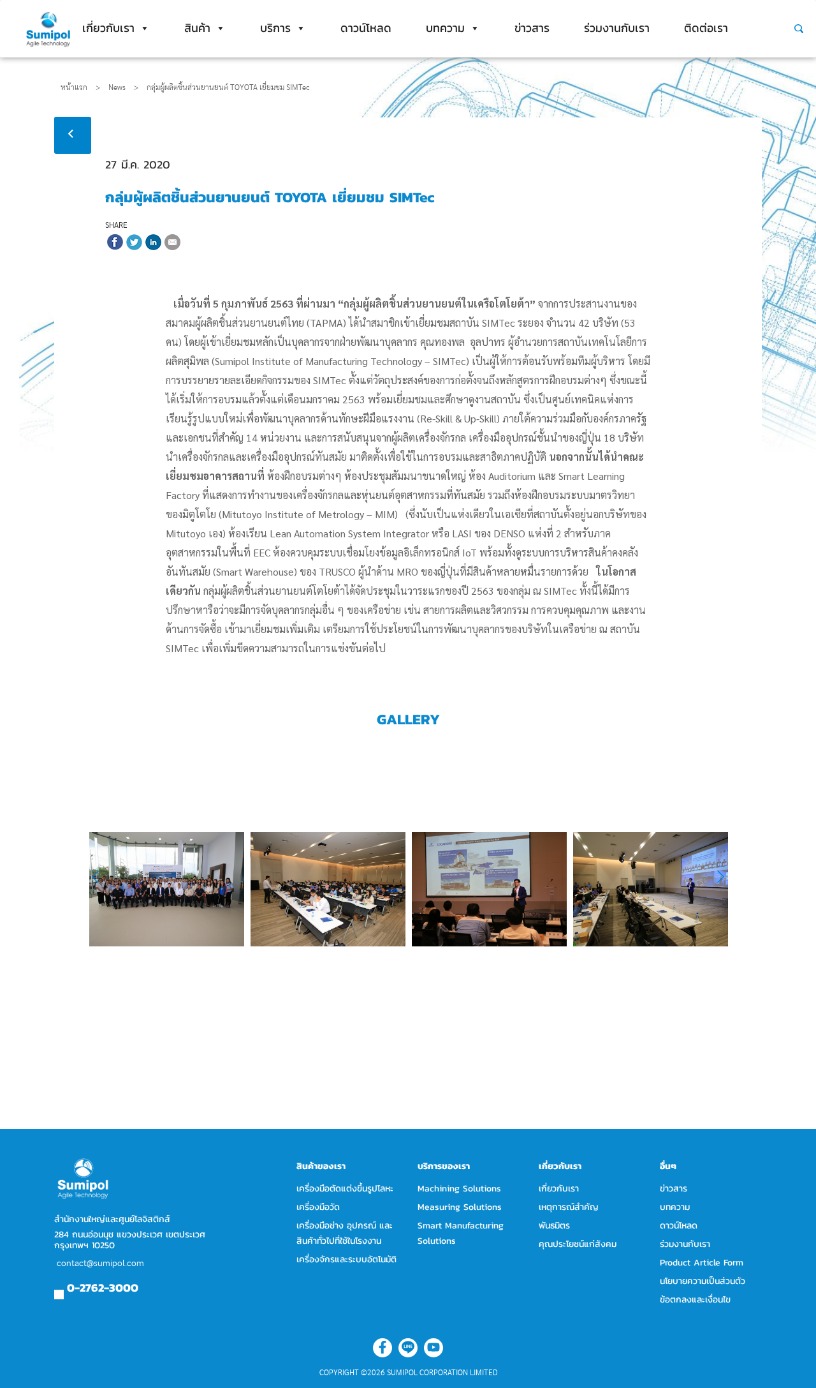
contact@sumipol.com (100, 1263)
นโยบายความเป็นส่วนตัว (702, 1281)
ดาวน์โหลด (365, 27)
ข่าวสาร (532, 27)
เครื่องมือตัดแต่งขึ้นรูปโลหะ (344, 1188)
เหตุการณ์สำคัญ (569, 1207)
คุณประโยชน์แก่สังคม (577, 1244)
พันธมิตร (554, 1225)
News (123, 87)
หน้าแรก (74, 87)
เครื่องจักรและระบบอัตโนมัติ (346, 1259)
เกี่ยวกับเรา (108, 27)
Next (714, 877)
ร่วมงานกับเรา (617, 27)
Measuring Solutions (460, 1207)
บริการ (275, 27)
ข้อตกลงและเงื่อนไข (695, 1299)
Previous (103, 877)
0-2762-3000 (102, 1287)
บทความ (445, 27)
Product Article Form (701, 1262)
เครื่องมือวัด (318, 1207)
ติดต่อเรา (706, 27)
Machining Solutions (459, 1188)
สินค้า (197, 27)
